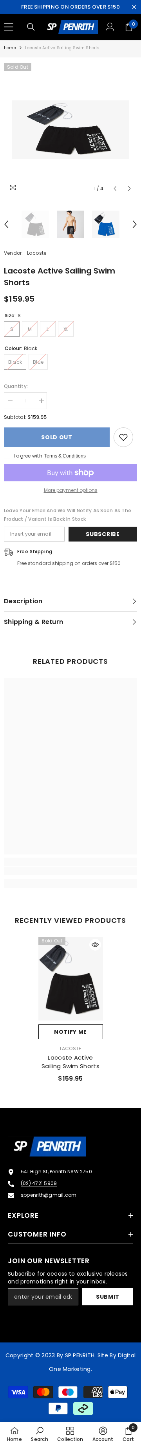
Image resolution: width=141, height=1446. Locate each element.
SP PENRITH (80, 1355)
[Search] (31, 27)
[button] (115, 188)
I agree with (28, 455)
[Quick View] (95, 945)
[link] (70, 871)
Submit (107, 1297)
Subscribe (102, 534)
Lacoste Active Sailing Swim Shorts (70, 1061)
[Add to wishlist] (123, 437)
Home (10, 48)
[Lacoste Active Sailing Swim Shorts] (70, 979)
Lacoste (37, 253)
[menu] (8, 27)
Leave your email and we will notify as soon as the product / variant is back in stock (67, 514)
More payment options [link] (71, 490)
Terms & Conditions (65, 456)
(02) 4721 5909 (39, 1183)
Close (134, 7)
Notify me (70, 1032)
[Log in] (110, 27)
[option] (70, 129)
